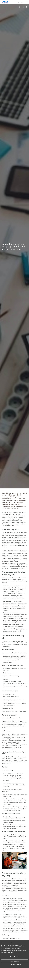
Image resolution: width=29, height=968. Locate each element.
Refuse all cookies (14, 961)
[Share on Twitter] (23, 7)
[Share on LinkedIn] (20, 7)
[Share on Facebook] (26, 7)
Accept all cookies (14, 957)
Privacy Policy (10, 952)
